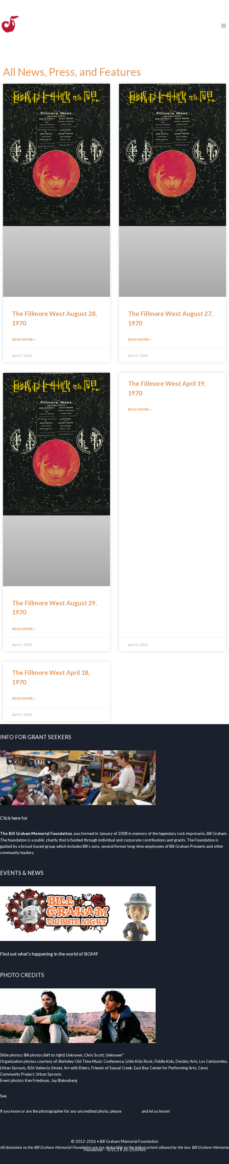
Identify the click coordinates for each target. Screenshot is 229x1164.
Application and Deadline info (59, 818)
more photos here (23, 1096)
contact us (131, 1111)
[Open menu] (223, 25)
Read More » (23, 339)
